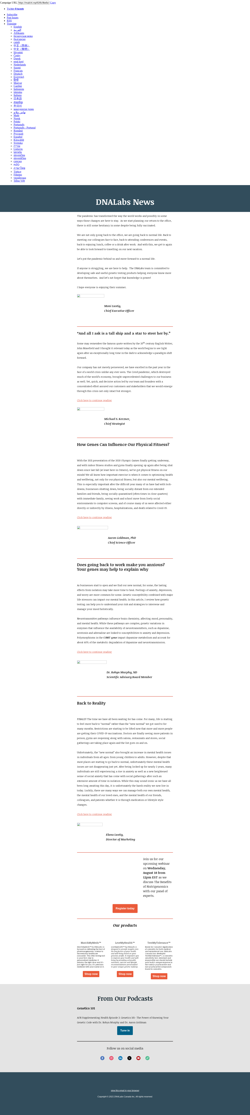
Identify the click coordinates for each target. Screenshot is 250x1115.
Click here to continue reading (94, 517)
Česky (17, 55)
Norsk (17, 118)
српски (18, 161)
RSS (9, 20)
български (20, 39)
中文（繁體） (22, 49)
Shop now (91, 974)
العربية (17, 30)
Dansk (17, 58)
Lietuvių (18, 149)
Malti (16, 115)
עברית (17, 146)
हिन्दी (16, 79)
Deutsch (18, 73)
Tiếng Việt (19, 180)
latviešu (18, 152)
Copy (53, 2)
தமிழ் (16, 164)
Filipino (18, 174)
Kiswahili (19, 139)
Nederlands (20, 64)
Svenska (18, 142)
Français (18, 70)
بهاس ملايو (20, 112)
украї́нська (20, 177)
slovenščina (20, 158)
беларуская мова (23, 36)
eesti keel (18, 61)
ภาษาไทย (19, 168)
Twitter (15, 8)
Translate (11, 23)
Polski (17, 121)
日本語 (18, 98)
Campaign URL (8, 2)
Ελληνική (19, 76)
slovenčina (19, 155)
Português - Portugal (25, 127)
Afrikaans (19, 33)
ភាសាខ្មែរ (18, 102)
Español (18, 136)
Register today (125, 908)
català (17, 42)
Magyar (18, 83)
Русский (18, 133)
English (18, 26)
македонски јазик (24, 109)
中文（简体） (22, 45)
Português (19, 124)
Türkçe (17, 171)
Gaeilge (18, 86)
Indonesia (19, 89)
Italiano (18, 95)
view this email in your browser (125, 1090)
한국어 (18, 105)
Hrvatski (18, 52)
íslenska (18, 92)
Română (18, 130)
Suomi (17, 67)
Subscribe (12, 14)
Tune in (125, 1030)
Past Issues (12, 17)
